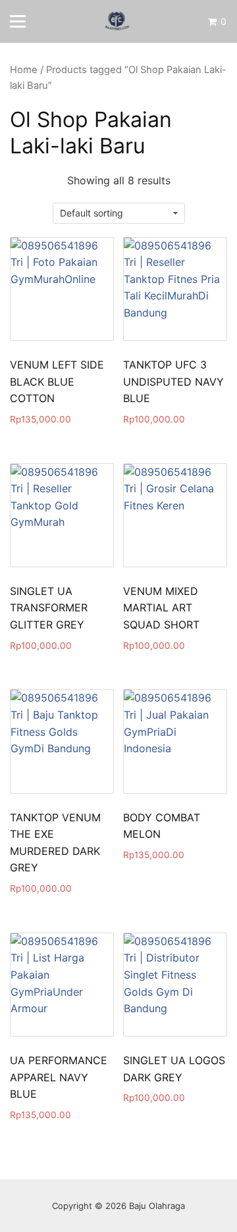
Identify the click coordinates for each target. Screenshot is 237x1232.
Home (24, 70)
